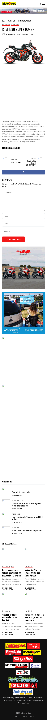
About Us (24, 717)
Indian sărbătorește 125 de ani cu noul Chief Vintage (27, 518)
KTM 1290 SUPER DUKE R (11, 148)
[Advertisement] (23, 94)
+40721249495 (38, 698)
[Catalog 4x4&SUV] (23, 685)
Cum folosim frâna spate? (21, 492)
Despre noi (17, 717)
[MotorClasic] (17, 665)
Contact (31, 717)
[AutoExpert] (15, 646)
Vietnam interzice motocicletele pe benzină (27, 530)
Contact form (23, 703)
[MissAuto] (23, 672)
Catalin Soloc (10, 34)
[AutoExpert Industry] (23, 692)
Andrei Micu (8, 588)
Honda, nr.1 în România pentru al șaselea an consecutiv (34, 617)
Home (3, 21)
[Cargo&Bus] (23, 659)
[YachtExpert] (35, 665)
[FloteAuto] (13, 652)
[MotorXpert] (32, 652)
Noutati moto (12, 21)
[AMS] (33, 646)
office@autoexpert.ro (17, 698)
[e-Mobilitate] (23, 679)
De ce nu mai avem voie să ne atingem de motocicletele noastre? (26, 504)
